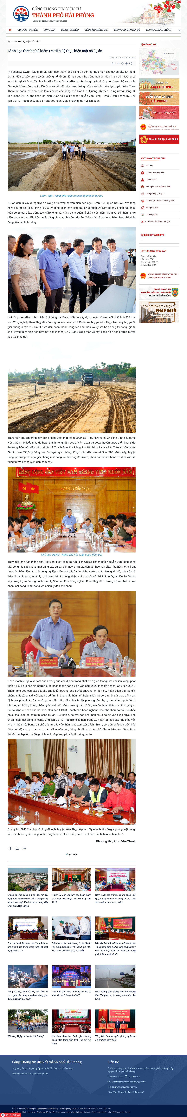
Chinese (63, 21)
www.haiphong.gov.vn (68, 1109)
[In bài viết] (130, 63)
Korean (54, 21)
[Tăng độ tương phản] (122, 63)
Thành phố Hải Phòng (63, 16)
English (36, 21)
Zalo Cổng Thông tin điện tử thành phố (126, 1092)
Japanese (45, 21)
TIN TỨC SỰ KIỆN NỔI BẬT (27, 41)
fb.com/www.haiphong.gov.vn (123, 1087)
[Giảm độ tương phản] (126, 63)
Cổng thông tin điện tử (56, 9)
